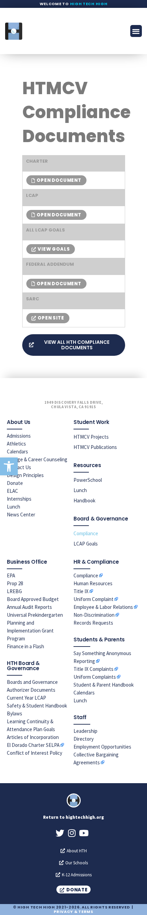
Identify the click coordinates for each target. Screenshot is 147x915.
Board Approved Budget (33, 599)
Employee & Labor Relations (103, 607)
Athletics (16, 443)
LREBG (14, 591)
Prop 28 (15, 583)
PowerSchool (88, 480)
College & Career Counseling (37, 459)
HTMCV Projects (91, 437)
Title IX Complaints (93, 669)
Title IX (81, 591)
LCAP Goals (86, 543)
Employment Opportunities (102, 746)
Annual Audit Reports (29, 607)
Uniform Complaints (95, 677)
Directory (84, 739)
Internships (19, 499)
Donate (15, 483)
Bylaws (14, 713)
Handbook (84, 500)
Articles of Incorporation (33, 737)
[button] (9, 466)
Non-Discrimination (94, 615)
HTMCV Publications (95, 447)
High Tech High (89, 4)
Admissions (19, 436)
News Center (21, 514)
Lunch (13, 506)
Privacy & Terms (73, 911)
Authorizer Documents (31, 690)
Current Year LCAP (26, 697)
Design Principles (25, 475)
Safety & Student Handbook (37, 705)
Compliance (86, 533)
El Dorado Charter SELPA (33, 745)
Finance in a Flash (25, 646)
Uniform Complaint (93, 599)
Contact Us (19, 467)
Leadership (85, 731)
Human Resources (93, 583)
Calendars (17, 451)
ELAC (12, 491)
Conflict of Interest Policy (34, 753)
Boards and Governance (32, 682)
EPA (11, 575)
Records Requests (93, 622)
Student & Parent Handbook (104, 684)
